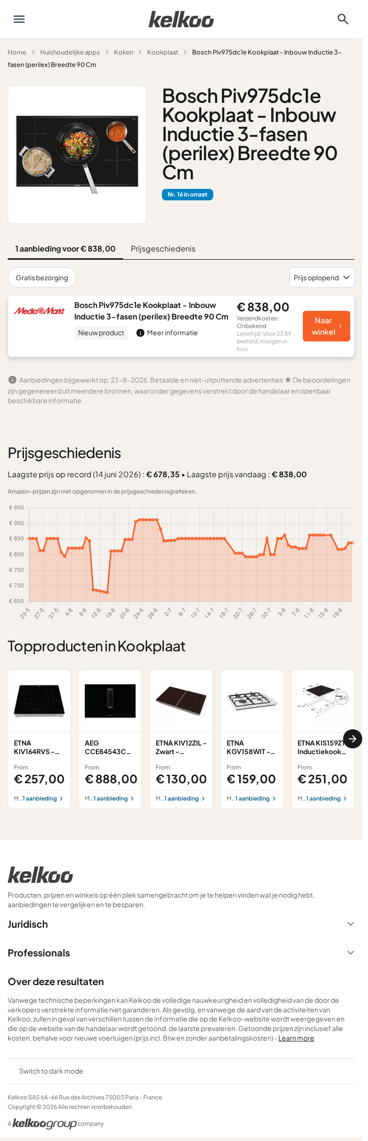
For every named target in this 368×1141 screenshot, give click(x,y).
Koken (123, 52)
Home (17, 52)
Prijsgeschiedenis (163, 248)
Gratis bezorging (42, 277)
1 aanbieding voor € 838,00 (65, 248)
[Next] (352, 738)
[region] (181, 739)
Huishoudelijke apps (70, 52)
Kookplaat (162, 52)
